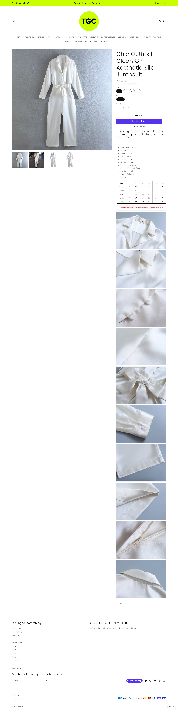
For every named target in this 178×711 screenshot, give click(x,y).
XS (119, 91)
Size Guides (15, 661)
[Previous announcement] (59, 3)
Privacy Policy (16, 628)
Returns (14, 639)
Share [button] (120, 604)
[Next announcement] (119, 3)
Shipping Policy (17, 632)
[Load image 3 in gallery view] (53, 160)
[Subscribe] (46, 680)
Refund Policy (16, 635)
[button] (14, 21)
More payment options (139, 126)
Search (14, 650)
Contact (14, 646)
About (14, 657)
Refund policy (16, 668)
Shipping (126, 84)
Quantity (118, 104)
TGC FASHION (19, 706)
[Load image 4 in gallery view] (70, 160)
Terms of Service (17, 643)
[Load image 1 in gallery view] (20, 160)
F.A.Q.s (14, 653)
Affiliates (15, 664)
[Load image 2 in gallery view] (36, 160)
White (120, 99)
